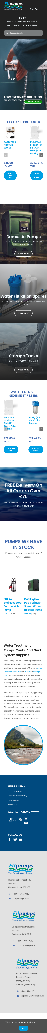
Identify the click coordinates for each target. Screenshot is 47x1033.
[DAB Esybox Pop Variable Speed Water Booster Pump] (33, 577)
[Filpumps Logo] (20, 864)
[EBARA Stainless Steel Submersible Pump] (13, 577)
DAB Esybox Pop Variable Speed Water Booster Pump (33, 604)
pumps (28, 671)
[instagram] (15, 839)
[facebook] (9, 839)
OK (23, 1028)
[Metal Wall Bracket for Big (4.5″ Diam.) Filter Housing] (36, 127)
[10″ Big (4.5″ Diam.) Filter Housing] (35, 401)
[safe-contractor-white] (21, 818)
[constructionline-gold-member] (13, 818)
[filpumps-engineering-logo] (27, 959)
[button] (6, 155)
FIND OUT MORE (33, 102)
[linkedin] (20, 839)
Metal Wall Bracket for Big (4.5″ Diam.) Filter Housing (36, 148)
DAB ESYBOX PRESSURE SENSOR (10, 145)
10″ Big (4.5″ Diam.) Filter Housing (34, 420)
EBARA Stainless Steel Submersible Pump (13, 604)
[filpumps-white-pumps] (13, 3)
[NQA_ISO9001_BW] (26, 818)
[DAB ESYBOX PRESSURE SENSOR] (10, 127)
